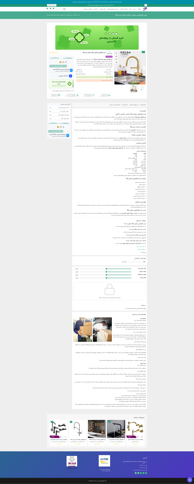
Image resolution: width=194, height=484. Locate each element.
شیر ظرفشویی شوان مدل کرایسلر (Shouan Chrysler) (114, 439)
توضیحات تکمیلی (133, 105)
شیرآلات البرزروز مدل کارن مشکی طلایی (78, 439)
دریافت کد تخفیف (52, 5)
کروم (126, 262)
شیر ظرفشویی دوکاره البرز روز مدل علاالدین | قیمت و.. (94, 439)
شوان (79, 74)
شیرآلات (139, 9)
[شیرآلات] (83, 74)
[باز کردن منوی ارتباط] (189, 479)
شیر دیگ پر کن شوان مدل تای (58, 439)
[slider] (106, 269)
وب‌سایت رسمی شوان (141, 246)
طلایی (123, 262)
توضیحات (142, 105)
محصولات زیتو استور (141, 249)
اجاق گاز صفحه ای (124, 9)
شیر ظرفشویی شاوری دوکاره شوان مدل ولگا (131, 15)
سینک (134, 9)
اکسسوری (96, 9)
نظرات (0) (124, 105)
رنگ (66, 62)
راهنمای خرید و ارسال (114, 105)
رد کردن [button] (74, 2)
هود (130, 9)
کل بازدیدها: (107, 471)
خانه (79, 15)
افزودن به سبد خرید (58, 66)
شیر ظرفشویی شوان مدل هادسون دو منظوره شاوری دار (132, 439)
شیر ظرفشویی (69, 15)
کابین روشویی (103, 9)
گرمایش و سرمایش (88, 9)
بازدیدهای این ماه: (106, 469)
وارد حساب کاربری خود (106, 298)
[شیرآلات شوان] (109, 52)
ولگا (77, 74)
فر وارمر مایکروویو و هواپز (112, 9)
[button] (57, 9)
